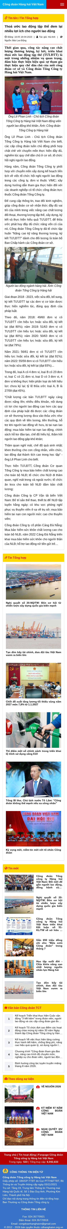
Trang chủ (10, 1154)
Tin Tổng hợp (29, 18)
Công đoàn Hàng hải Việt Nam (23, 4)
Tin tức (13, 18)
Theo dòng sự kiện (21, 1078)
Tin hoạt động (27, 1154)
